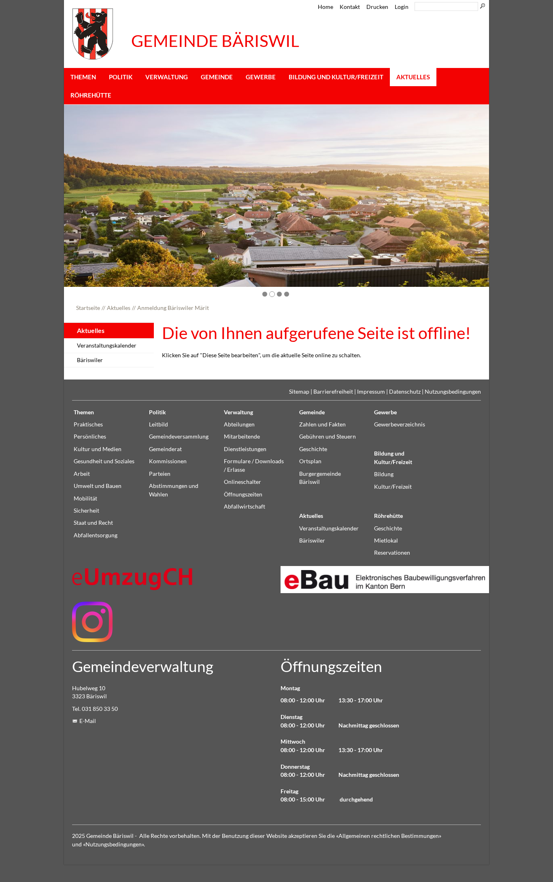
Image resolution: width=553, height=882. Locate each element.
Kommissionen (168, 461)
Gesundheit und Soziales (104, 461)
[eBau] (381, 579)
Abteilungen (239, 424)
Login (401, 7)
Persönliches (90, 436)
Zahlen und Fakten (322, 424)
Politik (120, 77)
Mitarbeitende (242, 436)
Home (325, 7)
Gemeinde (217, 77)
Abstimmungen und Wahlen (173, 490)
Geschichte (313, 449)
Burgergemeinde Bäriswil (320, 478)
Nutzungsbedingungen (453, 391)
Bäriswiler (90, 360)
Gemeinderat (165, 449)
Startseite (88, 308)
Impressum (371, 391)
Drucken (377, 7)
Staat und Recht (93, 522)
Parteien (159, 474)
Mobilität (85, 498)
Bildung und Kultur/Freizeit (336, 77)
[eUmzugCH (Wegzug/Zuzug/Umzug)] (133, 579)
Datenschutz (405, 391)
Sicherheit (86, 510)
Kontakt (350, 7)
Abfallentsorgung (95, 535)
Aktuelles (413, 77)
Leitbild (158, 424)
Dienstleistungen (245, 449)
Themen (83, 77)
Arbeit (82, 474)
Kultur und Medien (97, 449)
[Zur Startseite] (92, 33)
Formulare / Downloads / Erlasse (254, 465)
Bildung (383, 474)
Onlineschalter (242, 482)
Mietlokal (386, 540)
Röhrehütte (90, 95)
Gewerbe (261, 77)
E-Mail (87, 721)
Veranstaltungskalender (106, 345)
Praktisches (88, 424)
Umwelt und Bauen (97, 486)
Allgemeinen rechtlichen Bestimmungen (388, 836)
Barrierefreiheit (333, 391)
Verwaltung (166, 77)
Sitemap (299, 391)
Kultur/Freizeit (393, 486)
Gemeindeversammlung (178, 436)
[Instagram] (92, 622)
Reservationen (392, 552)
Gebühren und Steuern (327, 436)
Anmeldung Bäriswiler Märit (173, 308)
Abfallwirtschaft (244, 506)
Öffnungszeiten (243, 494)
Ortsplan (310, 461)
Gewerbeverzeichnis (399, 424)
